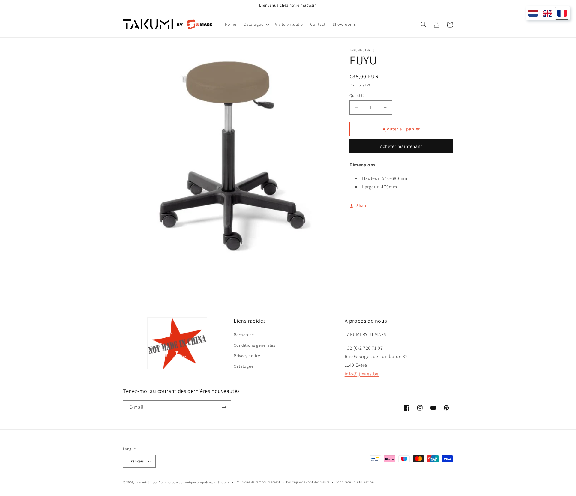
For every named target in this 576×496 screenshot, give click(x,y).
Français (136, 461)
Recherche (244, 334)
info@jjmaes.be (362, 374)
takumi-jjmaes (146, 482)
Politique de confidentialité (308, 482)
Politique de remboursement (258, 482)
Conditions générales (254, 345)
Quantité (357, 95)
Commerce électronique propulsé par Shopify (194, 482)
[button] (256, 24)
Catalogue (244, 366)
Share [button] (362, 205)
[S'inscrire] (224, 407)
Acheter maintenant (401, 146)
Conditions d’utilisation (355, 482)
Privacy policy (247, 355)
